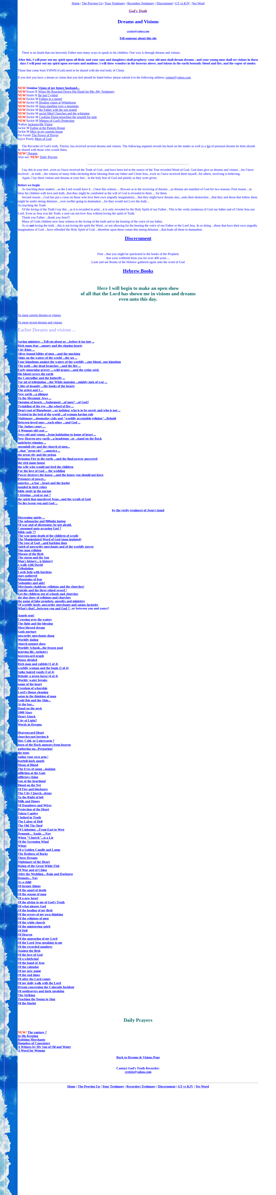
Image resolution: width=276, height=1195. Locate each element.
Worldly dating (28, 639)
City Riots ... (26, 349)
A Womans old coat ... (32, 430)
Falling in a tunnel (50, 99)
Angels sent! (26, 615)
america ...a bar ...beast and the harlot (44, 483)
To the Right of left (30, 797)
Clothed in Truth (29, 817)
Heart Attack (27, 716)
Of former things (29, 886)
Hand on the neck (30, 708)
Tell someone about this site (138, 38)
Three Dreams (28, 858)
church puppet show (32, 643)
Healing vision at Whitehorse (57, 102)
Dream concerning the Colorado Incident (46, 987)
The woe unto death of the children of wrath (48, 535)
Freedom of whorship (32, 688)
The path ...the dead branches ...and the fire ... (49, 366)
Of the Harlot (27, 1003)
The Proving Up (92, 3)
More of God (43, 139)
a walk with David (30, 564)
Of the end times (29, 975)
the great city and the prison (37, 454)
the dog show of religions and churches (44, 597)
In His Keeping (28, 1036)
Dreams (32, 153)
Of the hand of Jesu (31, 963)
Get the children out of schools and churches (48, 594)
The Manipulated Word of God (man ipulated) (49, 539)
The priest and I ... (30, 390)
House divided (27, 660)
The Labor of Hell (30, 821)
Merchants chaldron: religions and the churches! (51, 586)
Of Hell (22, 930)
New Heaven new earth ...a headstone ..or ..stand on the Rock (60, 438)
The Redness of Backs (33, 854)
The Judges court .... (32, 426)
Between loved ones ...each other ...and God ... (49, 422)
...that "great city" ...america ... (39, 450)
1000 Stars (25, 712)
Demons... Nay (28, 878)
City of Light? (27, 720)
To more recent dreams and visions (40, 322)
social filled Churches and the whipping (64, 113)
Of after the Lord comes (34, 979)
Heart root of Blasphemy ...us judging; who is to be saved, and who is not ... (69, 410)
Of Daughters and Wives (35, 805)
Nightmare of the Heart (34, 862)
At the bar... (26, 704)
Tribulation (25, 568)
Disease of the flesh (30, 554)
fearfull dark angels (31, 761)
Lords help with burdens (35, 572)
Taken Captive (28, 813)
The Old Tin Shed (30, 825)
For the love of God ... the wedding (41, 471)
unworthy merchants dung (36, 635)
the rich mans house (31, 463)
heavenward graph (31, 656)
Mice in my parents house (46, 131)
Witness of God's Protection (56, 120)
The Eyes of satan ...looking (36, 769)
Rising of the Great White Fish (38, 866)
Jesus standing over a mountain (59, 106)
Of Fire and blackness (33, 789)
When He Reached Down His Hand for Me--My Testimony (76, 91)
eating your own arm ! (33, 757)
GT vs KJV (182, 3)
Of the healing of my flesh (35, 910)
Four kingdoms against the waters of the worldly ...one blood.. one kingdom (69, 362)
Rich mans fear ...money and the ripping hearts (50, 345)
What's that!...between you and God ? (44, 608)
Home (76, 3)
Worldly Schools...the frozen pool (40, 648)
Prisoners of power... (32, 479)
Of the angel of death (32, 890)
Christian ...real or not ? (34, 495)
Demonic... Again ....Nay (34, 833)
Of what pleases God (32, 906)
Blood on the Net (29, 785)
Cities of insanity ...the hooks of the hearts (46, 386)
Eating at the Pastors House (47, 128)
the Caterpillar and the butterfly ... (41, 378)
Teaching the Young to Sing (36, 999)
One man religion (29, 550)
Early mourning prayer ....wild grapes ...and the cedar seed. (58, 370)
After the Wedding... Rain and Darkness (45, 874)
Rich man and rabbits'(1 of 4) (38, 664)
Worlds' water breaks (32, 680)
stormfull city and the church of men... (44, 446)
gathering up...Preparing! (35, 748)
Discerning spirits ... (31, 517)
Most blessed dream (31, 627)
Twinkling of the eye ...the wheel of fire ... (46, 406)
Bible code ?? (27, 532)
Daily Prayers (48, 157)
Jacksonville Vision (40, 124)
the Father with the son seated (58, 109)
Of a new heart (28, 898)
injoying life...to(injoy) (33, 652)
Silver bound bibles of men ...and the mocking (49, 353)
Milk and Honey (29, 801)
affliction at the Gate (31, 773)
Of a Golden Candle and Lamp (39, 849)
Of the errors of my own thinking (40, 914)
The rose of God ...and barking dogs (42, 543)
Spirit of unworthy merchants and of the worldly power (56, 546)
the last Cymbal (48, 95)
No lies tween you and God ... (38, 503)
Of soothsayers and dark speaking (41, 991)
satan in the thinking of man (37, 696)
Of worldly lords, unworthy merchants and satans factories (58, 604)
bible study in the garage (34, 491)
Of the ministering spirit (34, 926)
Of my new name (29, 971)
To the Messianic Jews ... (34, 398)
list (208, 146)
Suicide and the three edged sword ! (42, 590)
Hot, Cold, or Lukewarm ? (36, 740)
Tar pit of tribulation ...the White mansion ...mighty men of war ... (62, 382)
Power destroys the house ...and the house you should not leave (60, 475)
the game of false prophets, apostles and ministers (51, 601)
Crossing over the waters (35, 619)
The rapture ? (37, 1032)
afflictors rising (28, 777)
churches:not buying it (33, 736)
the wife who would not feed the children (45, 467)
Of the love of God (30, 954)
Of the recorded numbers (35, 946)
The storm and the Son (33, 557)
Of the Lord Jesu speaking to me (40, 942)
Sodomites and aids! (31, 583)
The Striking (26, 995)
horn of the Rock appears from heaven (44, 744)
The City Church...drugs (35, 793)
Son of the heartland (32, 781)
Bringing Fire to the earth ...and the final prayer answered (57, 458)
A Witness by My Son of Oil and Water (44, 1047)
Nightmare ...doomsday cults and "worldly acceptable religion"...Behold (67, 418)
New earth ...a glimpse (33, 394)
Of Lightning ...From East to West (41, 829)
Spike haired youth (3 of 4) (36, 672)
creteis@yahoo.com (138, 31)
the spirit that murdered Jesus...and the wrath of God (54, 499)
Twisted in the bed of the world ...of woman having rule (55, 414)
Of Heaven (25, 934)
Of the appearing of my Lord (37, 938)
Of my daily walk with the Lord (39, 983)
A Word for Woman (31, 1050)
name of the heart (30, 684)
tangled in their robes (32, 487)
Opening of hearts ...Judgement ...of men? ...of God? (53, 402)
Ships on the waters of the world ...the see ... (47, 357)
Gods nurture (27, 631)
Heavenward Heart (31, 732)
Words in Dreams (30, 724)
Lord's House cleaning (33, 692)
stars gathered (27, 575)
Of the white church (31, 922)
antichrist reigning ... (32, 442)
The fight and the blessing (35, 623)
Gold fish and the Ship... (34, 700)
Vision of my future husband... (59, 88)
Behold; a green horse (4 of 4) (38, 676)
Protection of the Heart (33, 809)
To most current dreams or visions (39, 315)
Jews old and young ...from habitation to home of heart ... (57, 434)
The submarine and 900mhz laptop (42, 521)
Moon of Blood (28, 765)
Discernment (165, 3)
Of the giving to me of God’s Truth (41, 902)
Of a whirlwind (28, 959)
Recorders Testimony (140, 3)
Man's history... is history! (35, 561)
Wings (22, 845)
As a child (24, 882)
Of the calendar (28, 967)
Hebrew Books (138, 270)
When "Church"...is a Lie (35, 837)
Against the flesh (29, 950)
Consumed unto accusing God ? (39, 528)
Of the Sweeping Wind (33, 841)
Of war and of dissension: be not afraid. (45, 525)
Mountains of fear (30, 579)
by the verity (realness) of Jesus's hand (138, 510)
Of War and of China (32, 870)
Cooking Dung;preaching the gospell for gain (68, 117)
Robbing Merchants (31, 1039)
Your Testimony (115, 3)
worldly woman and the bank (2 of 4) (43, 668)
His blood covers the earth (35, 374)
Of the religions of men (33, 918)
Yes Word (198, 3)
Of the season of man (32, 894)
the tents (23, 753)
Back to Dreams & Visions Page (138, 1057)
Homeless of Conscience (34, 1043)
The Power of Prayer (45, 135)
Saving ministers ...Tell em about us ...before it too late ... (56, 341)
